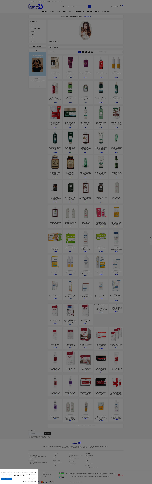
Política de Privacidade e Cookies (30, 481)
